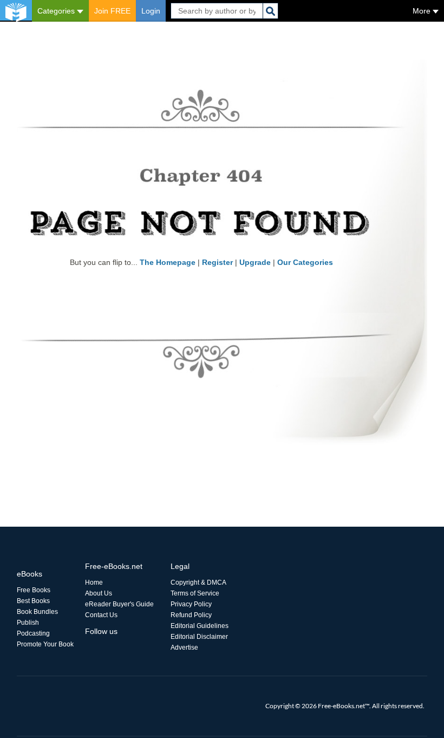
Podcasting (33, 633)
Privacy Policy (191, 604)
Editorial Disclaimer (199, 636)
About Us (98, 593)
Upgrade (255, 262)
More (423, 11)
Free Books (33, 590)
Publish (28, 622)
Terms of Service (195, 593)
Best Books (33, 601)
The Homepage (167, 262)
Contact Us (101, 615)
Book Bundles (37, 612)
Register (217, 262)
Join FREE (112, 11)
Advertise (184, 647)
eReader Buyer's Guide (119, 604)
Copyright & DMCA (198, 582)
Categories (57, 11)
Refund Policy (191, 615)
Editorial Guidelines (199, 626)
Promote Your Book (45, 644)
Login (150, 11)
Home (94, 582)
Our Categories (305, 262)
